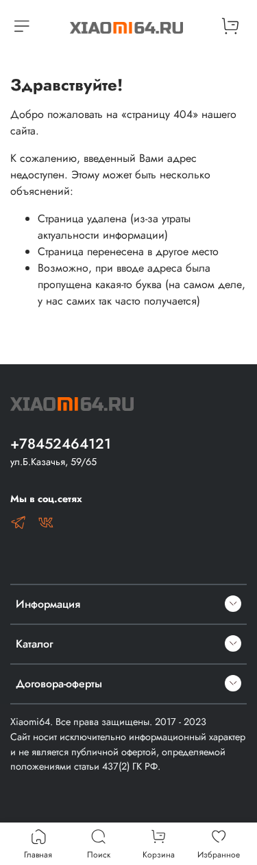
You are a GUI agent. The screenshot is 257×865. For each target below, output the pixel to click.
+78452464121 (60, 444)
